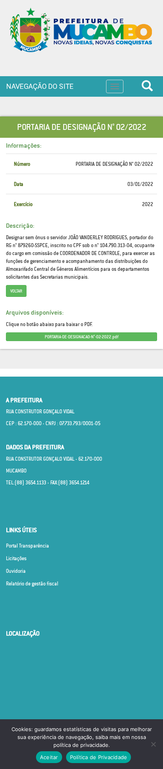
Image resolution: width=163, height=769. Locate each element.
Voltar (16, 291)
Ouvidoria (16, 571)
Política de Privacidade (98, 757)
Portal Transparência (27, 546)
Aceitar (49, 757)
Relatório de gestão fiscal (32, 584)
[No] (153, 744)
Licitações (16, 558)
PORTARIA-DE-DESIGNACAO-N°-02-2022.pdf (81, 336)
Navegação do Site (40, 86)
